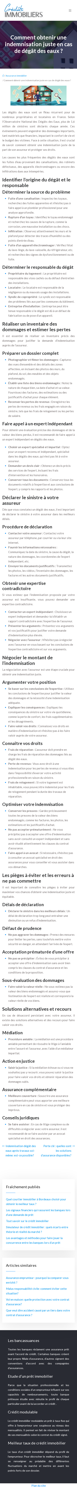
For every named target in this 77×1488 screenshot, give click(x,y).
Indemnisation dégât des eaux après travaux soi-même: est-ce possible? (21, 1150)
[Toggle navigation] (70, 10)
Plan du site (38, 1485)
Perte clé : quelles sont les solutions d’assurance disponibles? (56, 1150)
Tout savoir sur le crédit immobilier (27, 1221)
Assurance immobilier (16, 75)
